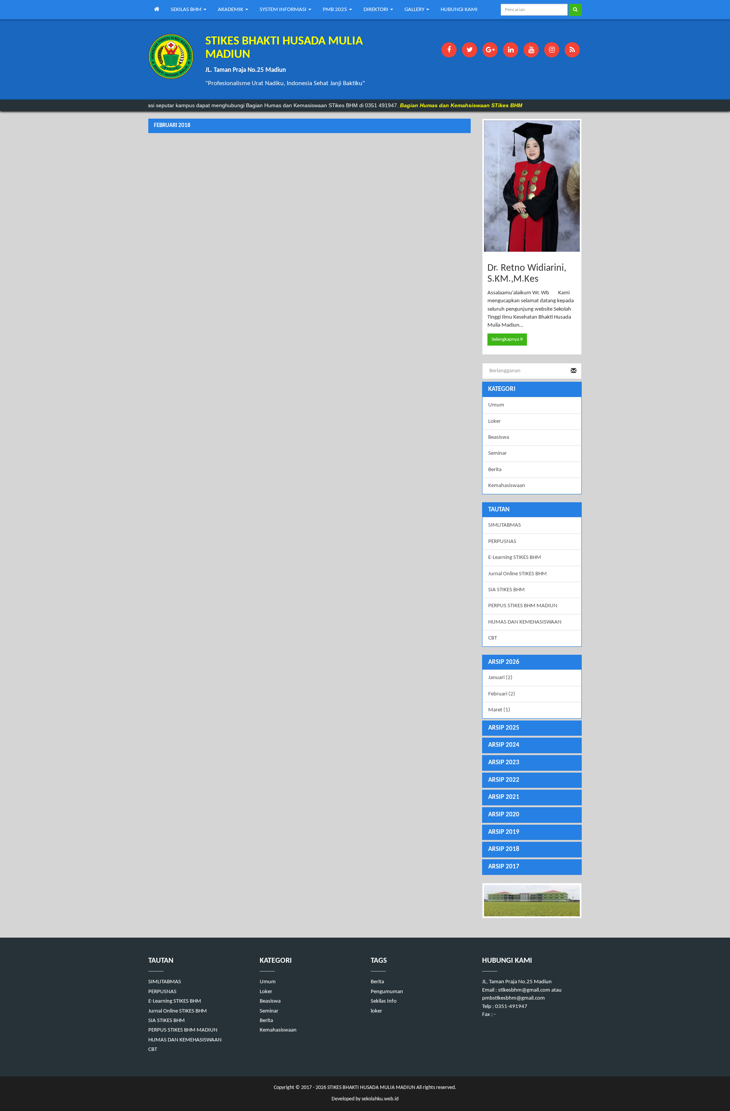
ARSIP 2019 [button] (503, 832)
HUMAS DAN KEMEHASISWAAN (525, 622)
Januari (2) (500, 678)
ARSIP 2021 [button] (503, 797)
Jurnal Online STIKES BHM (517, 574)
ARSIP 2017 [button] (503, 866)
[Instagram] (551, 49)
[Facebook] (449, 49)
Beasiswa (498, 437)
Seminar (497, 453)
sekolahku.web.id (380, 1099)
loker (376, 1011)
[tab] (532, 662)
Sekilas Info (384, 1001)
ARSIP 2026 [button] (503, 662)
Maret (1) (499, 710)
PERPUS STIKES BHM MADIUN (522, 606)
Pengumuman (387, 992)
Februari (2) (501, 694)
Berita (494, 470)
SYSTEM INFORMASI (284, 10)
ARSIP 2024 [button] (503, 745)
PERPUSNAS (502, 541)
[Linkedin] (510, 49)
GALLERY (415, 10)
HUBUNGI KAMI (459, 10)
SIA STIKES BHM (506, 590)
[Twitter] (469, 49)
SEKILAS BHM (187, 10)
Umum (496, 405)
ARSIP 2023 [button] (503, 762)
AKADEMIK (231, 10)
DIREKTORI (376, 10)
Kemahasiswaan (506, 486)
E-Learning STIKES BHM (514, 557)
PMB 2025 (335, 10)
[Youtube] (531, 49)
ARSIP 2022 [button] (503, 780)
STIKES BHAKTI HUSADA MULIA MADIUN (370, 1087)
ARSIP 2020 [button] (503, 814)
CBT (492, 638)
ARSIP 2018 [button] (503, 849)
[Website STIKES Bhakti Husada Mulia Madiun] (532, 900)
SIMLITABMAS (504, 525)
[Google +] (490, 49)
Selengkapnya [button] (506, 339)
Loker (494, 421)
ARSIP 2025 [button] (503, 728)
